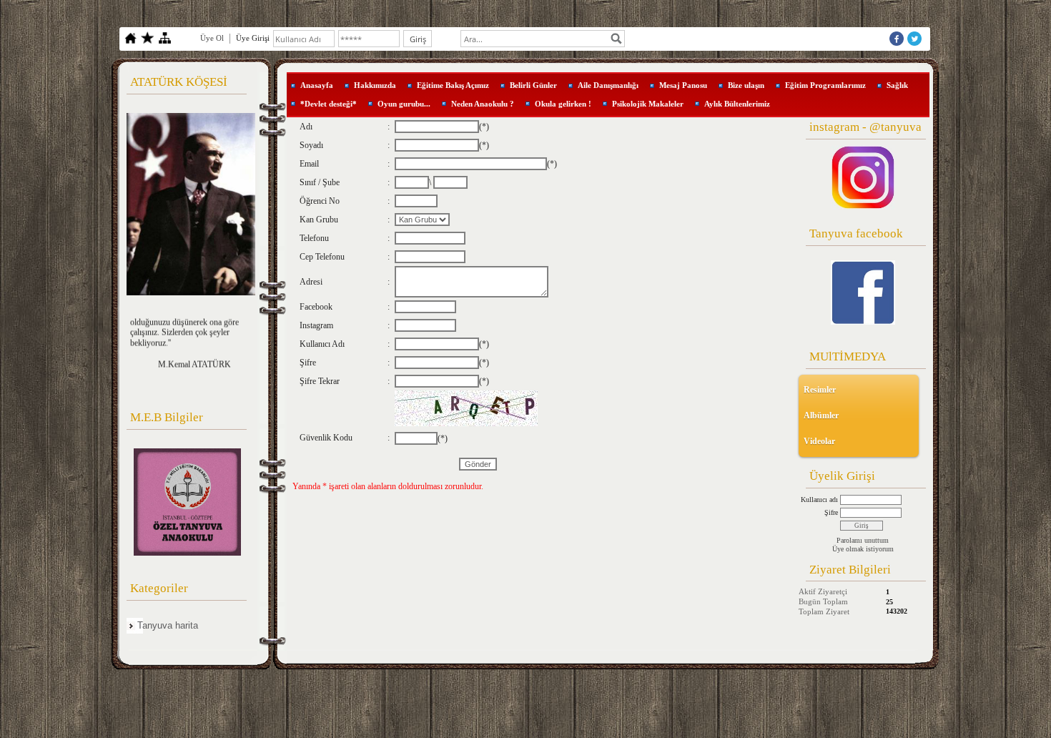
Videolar (819, 441)
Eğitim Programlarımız (825, 85)
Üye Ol (212, 38)
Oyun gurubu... (404, 103)
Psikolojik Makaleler (648, 103)
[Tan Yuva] (863, 292)
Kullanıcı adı (819, 499)
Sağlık (897, 85)
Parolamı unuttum (863, 540)
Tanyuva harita (167, 625)
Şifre (831, 512)
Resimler (820, 390)
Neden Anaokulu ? (482, 103)
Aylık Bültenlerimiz (737, 103)
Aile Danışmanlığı (608, 85)
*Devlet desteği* (328, 103)
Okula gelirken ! (563, 103)
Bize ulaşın (746, 85)
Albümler (821, 415)
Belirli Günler (533, 85)
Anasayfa (316, 85)
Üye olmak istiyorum (863, 549)
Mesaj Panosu (683, 85)
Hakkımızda (375, 85)
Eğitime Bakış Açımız (453, 85)
